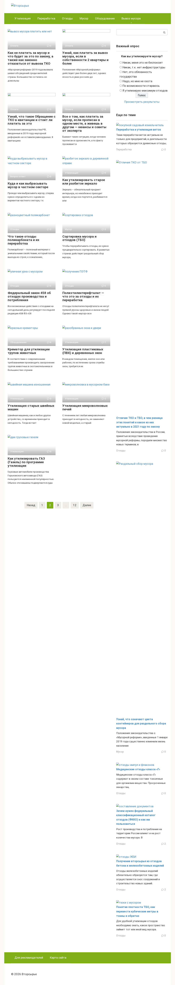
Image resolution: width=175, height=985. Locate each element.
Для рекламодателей (29, 957)
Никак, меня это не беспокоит (143, 62)
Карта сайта (58, 957)
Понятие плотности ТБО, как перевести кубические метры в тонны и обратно (137, 911)
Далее (87, 505)
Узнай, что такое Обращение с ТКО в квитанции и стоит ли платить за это (32, 120)
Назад (31, 505)
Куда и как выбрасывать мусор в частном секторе (28, 185)
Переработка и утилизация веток (138, 129)
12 (74, 505)
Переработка (46, 18)
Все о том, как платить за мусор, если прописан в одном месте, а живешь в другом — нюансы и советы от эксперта (84, 124)
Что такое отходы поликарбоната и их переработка (23, 240)
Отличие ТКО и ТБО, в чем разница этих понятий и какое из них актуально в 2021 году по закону (139, 422)
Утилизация (23, 18)
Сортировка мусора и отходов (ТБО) (79, 238)
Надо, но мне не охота (137, 81)
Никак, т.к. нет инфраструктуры (144, 67)
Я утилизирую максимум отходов (145, 90)
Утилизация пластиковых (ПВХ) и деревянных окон (82, 351)
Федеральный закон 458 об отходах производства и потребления (29, 296)
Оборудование (105, 18)
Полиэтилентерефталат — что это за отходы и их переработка (83, 296)
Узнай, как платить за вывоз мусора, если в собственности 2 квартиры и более (85, 58)
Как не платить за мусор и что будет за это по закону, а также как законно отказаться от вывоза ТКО (30, 58)
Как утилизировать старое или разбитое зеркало (83, 181)
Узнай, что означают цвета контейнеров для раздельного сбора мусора (141, 724)
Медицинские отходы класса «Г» (138, 769)
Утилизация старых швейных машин (31, 407)
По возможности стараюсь (141, 85)
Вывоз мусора (131, 18)
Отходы (67, 18)
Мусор (84, 18)
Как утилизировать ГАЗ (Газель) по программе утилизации (26, 462)
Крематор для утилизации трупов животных (29, 351)
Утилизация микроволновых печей (85, 407)
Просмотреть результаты (141, 101)
